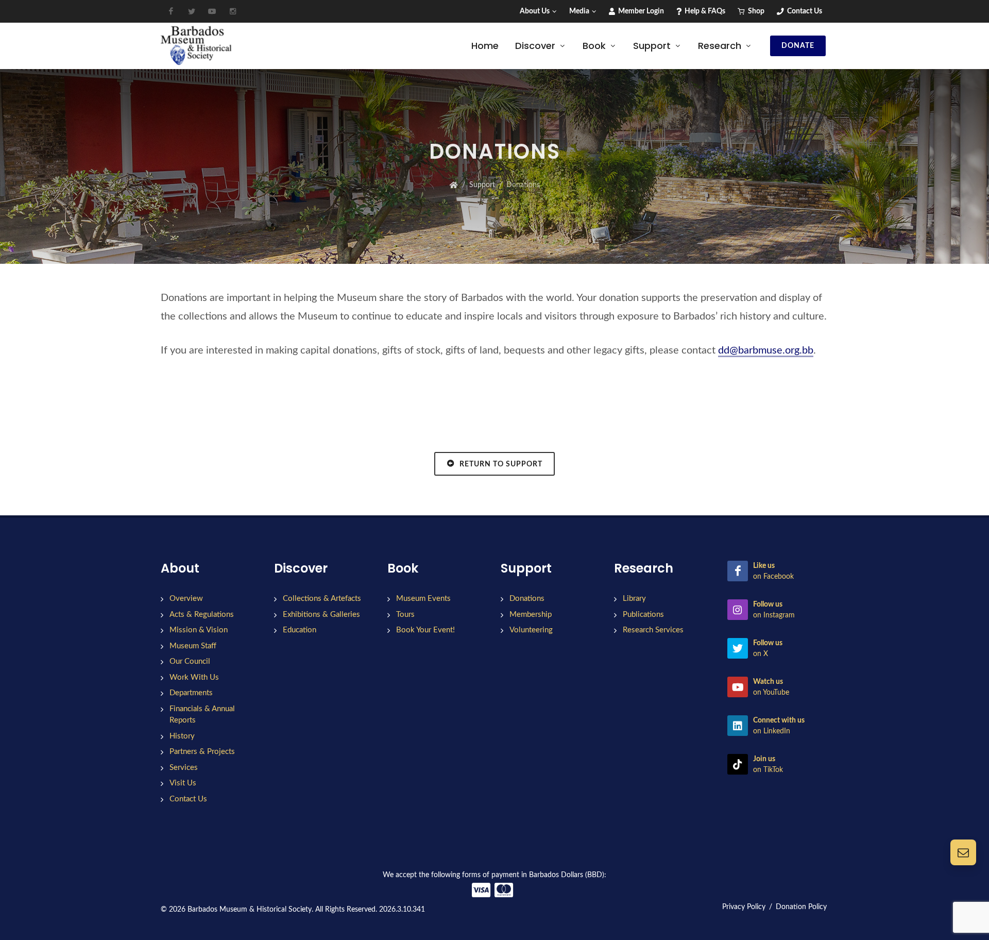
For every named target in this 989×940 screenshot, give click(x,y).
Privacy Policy (743, 907)
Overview (186, 598)
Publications (643, 614)
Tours (405, 614)
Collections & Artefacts (322, 598)
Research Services (653, 630)
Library (634, 598)
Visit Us (182, 783)
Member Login (640, 11)
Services (183, 767)
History (182, 736)
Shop (755, 11)
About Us (535, 11)
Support (482, 185)
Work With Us (194, 677)
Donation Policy (801, 907)
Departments (191, 693)
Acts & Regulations (201, 614)
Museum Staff (192, 646)
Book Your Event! (425, 630)
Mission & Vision (198, 630)
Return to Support (499, 464)
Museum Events (423, 598)
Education (299, 630)
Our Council (189, 661)
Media (579, 11)
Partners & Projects (202, 752)
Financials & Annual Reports (202, 715)
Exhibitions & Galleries (321, 614)
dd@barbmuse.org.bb (765, 350)
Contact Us (804, 11)
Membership (530, 614)
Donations (526, 598)
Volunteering (531, 630)
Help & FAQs (704, 11)
